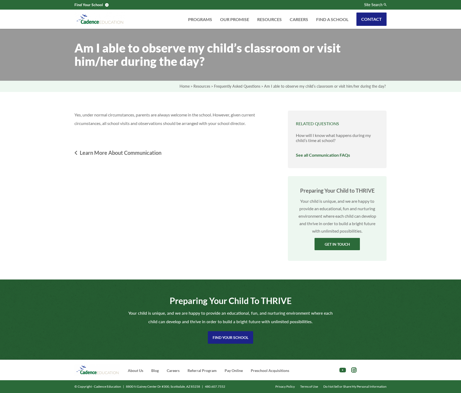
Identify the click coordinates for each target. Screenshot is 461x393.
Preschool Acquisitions (270, 370)
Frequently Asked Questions (237, 86)
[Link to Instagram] (353, 370)
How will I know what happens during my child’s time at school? (333, 138)
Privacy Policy (285, 386)
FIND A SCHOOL (332, 19)
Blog (155, 370)
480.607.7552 (215, 386)
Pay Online (234, 370)
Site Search (373, 5)
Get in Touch (337, 244)
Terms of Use (309, 386)
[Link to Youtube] (342, 370)
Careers (299, 19)
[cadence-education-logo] (99, 19)
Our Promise (234, 19)
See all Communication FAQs (323, 154)
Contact (371, 19)
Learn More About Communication (120, 152)
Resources (269, 19)
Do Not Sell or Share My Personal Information (355, 386)
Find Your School (230, 337)
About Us (135, 370)
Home (185, 86)
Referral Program (202, 370)
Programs (200, 19)
